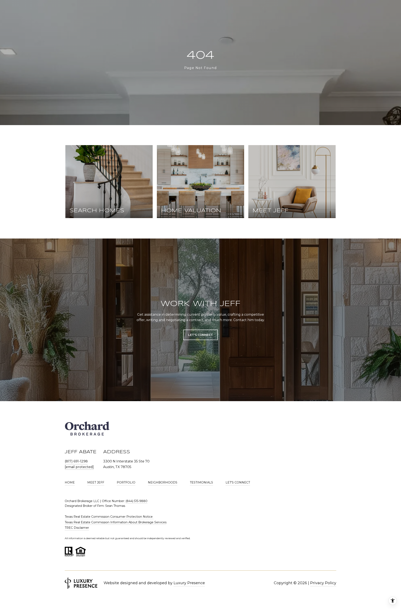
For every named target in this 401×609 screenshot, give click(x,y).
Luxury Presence (189, 583)
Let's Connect (238, 482)
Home (70, 482)
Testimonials (201, 482)
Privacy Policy (323, 583)
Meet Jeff (95, 482)
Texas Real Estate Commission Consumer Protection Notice (109, 517)
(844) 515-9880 (136, 501)
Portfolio (126, 482)
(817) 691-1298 (76, 461)
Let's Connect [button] (200, 335)
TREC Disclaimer (77, 528)
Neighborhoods (162, 482)
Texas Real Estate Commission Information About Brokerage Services (115, 522)
